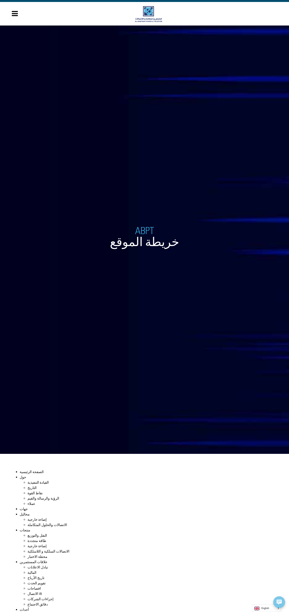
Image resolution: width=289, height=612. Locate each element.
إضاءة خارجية (37, 520)
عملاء (31, 504)
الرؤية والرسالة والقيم (43, 499)
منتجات (25, 530)
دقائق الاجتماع (38, 604)
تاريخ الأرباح (36, 578)
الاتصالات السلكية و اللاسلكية (48, 552)
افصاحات (34, 589)
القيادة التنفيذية (38, 483)
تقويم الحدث (37, 583)
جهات (24, 509)
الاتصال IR (35, 594)
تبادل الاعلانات (38, 567)
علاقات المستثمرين (34, 562)
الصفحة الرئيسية (32, 472)
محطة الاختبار (37, 557)
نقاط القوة (35, 493)
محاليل (25, 514)
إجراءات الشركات (40, 599)
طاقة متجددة (37, 541)
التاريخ (32, 488)
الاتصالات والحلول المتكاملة (47, 525)
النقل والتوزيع (37, 536)
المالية (32, 573)
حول (23, 477)
